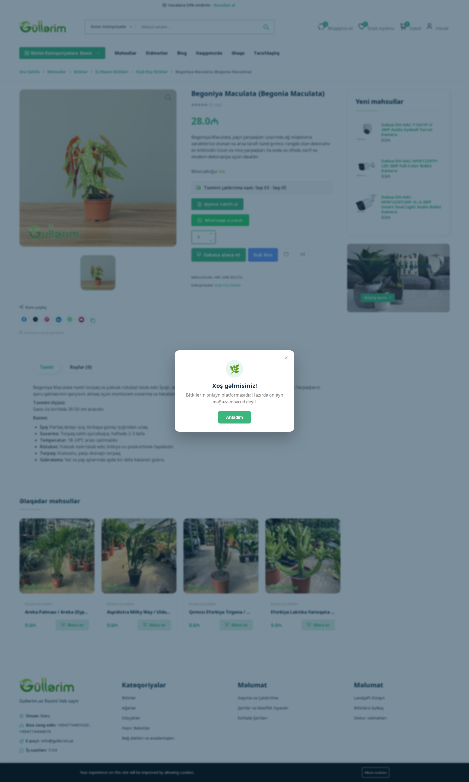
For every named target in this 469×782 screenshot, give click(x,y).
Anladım (234, 417)
